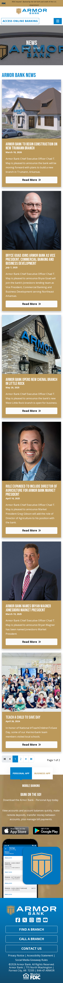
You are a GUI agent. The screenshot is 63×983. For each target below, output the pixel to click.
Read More (29, 180)
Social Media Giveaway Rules (31, 960)
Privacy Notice (16, 955)
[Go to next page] (26, 759)
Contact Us (31, 948)
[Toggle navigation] (58, 21)
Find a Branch (31, 929)
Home (26, 48)
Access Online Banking (20, 21)
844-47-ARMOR (45, 970)
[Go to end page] (31, 759)
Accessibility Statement (40, 955)
